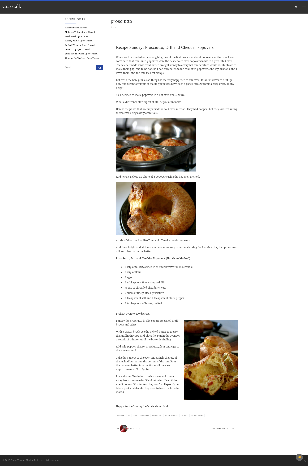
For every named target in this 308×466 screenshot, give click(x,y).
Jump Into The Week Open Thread (81, 53)
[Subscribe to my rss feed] (305, 460)
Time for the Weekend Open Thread (82, 58)
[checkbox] (299, 457)
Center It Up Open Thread (77, 49)
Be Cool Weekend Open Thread (80, 45)
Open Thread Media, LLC (24, 460)
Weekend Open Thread (76, 27)
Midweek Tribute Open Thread (80, 32)
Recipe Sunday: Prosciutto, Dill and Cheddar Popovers (165, 47)
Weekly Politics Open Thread (79, 40)
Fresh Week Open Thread (77, 36)
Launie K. (134, 428)
